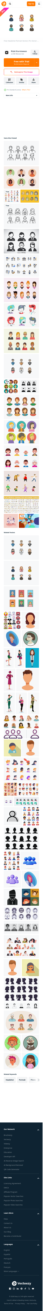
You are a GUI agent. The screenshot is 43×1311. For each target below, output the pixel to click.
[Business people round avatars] (11, 399)
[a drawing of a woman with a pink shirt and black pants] (21, 809)
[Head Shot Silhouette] (14, 414)
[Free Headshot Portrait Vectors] (21, 379)
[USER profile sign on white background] (13, 977)
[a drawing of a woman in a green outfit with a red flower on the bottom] (9, 809)
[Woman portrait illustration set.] (21, 850)
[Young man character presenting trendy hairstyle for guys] (15, 785)
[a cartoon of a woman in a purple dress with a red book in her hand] (9, 761)
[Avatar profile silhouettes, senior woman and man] (21, 1018)
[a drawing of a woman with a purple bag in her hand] (27, 719)
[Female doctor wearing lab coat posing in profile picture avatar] (12, 1096)
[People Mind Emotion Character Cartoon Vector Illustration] (21, 328)
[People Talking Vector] (11, 548)
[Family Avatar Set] (21, 485)
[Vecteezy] (3, 3)
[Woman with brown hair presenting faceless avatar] (12, 681)
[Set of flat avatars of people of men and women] (12, 996)
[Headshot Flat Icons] (21, 302)
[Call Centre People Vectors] (21, 353)
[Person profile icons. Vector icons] (16, 962)
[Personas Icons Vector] (21, 460)
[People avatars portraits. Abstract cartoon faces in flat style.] (12, 1040)
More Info (9, 94)
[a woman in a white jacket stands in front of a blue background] (21, 740)
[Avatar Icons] (21, 434)
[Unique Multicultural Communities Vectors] (14, 563)
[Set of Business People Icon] (21, 278)
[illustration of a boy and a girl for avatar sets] (12, 1132)
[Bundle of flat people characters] (21, 532)
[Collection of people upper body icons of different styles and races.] (11, 194)
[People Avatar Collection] (21, 176)
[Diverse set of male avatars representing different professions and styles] (12, 663)
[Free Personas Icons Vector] (13, 208)
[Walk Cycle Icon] (21, 510)
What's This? (26, 90)
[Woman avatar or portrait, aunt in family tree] (12, 717)
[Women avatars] (21, 228)
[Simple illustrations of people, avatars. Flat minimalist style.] (21, 1259)
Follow (35, 54)
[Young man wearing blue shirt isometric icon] (12, 699)
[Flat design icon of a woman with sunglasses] (12, 1220)
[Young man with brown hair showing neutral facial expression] (12, 894)
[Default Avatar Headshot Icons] (21, 152)
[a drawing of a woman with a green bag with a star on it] (9, 832)
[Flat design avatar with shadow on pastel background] (12, 876)
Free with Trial (21, 62)
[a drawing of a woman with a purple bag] (9, 740)
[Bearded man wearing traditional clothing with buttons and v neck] (12, 1114)
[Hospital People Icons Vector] (21, 254)
